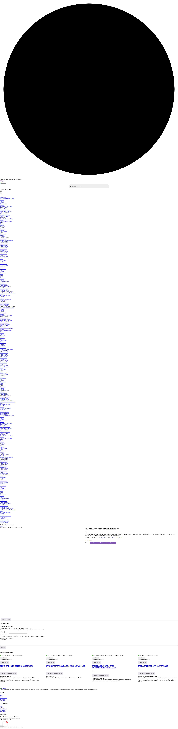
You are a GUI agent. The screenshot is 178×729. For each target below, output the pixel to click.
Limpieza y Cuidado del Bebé (6, 240)
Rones (1, 274)
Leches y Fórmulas (4, 241)
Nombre (2, 632)
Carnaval (2, 202)
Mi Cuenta (2, 699)
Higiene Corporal (4, 251)
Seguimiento (2, 700)
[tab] (6, 619)
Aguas (1, 222)
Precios (1, 695)
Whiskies (2, 279)
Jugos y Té (2, 226)
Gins (1, 270)
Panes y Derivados (4, 207)
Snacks (1, 232)
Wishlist (1, 180)
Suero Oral (2, 296)
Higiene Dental (3, 252)
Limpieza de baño (4, 289)
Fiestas (1, 255)
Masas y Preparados (4, 302)
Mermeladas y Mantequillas (6, 206)
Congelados (2, 301)
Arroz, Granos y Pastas (5, 210)
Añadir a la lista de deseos (6, 659)
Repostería (2, 217)
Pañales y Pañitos (4, 244)
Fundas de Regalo (4, 256)
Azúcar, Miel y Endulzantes (6, 211)
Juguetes (2, 230)
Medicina (2, 297)
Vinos (1, 275)
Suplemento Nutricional (5, 295)
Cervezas (2, 271)
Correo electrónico (4, 634)
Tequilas (2, 280)
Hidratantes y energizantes (6, 221)
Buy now (112, 543)
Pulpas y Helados (4, 305)
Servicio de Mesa (108, 537)
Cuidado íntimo (3, 249)
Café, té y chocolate (4, 212)
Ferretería (2, 200)
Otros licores (3, 272)
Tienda (1, 696)
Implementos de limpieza (5, 286)
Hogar (102, 537)
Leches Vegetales (4, 265)
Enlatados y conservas (5, 215)
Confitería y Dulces (4, 237)
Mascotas (2, 227)
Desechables (2, 260)
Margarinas (2, 266)
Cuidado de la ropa (4, 285)
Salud (1, 294)
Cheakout (2, 181)
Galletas (2, 235)
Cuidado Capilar (3, 245)
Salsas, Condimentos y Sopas (6, 218)
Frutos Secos (3, 239)
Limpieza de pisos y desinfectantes (7, 292)
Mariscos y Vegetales (4, 304)
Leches (1, 262)
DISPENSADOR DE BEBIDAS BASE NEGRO (16, 666)
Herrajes (2, 201)
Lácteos (1, 261)
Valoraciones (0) (6, 619)
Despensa (2, 205)
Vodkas (1, 276)
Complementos (3, 231)
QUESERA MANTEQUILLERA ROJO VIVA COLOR (65, 666)
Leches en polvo (3, 264)
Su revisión (3, 639)
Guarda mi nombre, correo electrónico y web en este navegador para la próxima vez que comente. (23, 636)
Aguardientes (3, 269)
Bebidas (2, 220)
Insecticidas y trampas (5, 287)
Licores (1, 267)
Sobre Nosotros (3, 698)
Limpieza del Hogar (4, 281)
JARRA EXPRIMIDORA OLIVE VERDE (153, 666)
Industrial (2, 282)
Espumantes (2, 277)
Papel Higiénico (3, 254)
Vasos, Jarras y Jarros (117, 537)
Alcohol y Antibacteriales (5, 299)
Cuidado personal (4, 242)
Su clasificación (4, 638)
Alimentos (2, 228)
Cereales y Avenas (4, 213)
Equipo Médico (3, 300)
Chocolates (2, 236)
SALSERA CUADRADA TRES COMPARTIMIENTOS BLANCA (104, 667)
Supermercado (3, 203)
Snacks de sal (3, 234)
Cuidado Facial (3, 247)
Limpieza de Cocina (4, 290)
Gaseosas (2, 223)
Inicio (1, 526)
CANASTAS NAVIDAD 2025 (7, 198)
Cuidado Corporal (4, 246)
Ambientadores (3, 284)
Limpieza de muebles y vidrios (6, 291)
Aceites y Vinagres (4, 208)
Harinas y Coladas (4, 216)
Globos (1, 259)
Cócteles (2, 225)
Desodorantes (3, 250)
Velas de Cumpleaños (4, 257)
